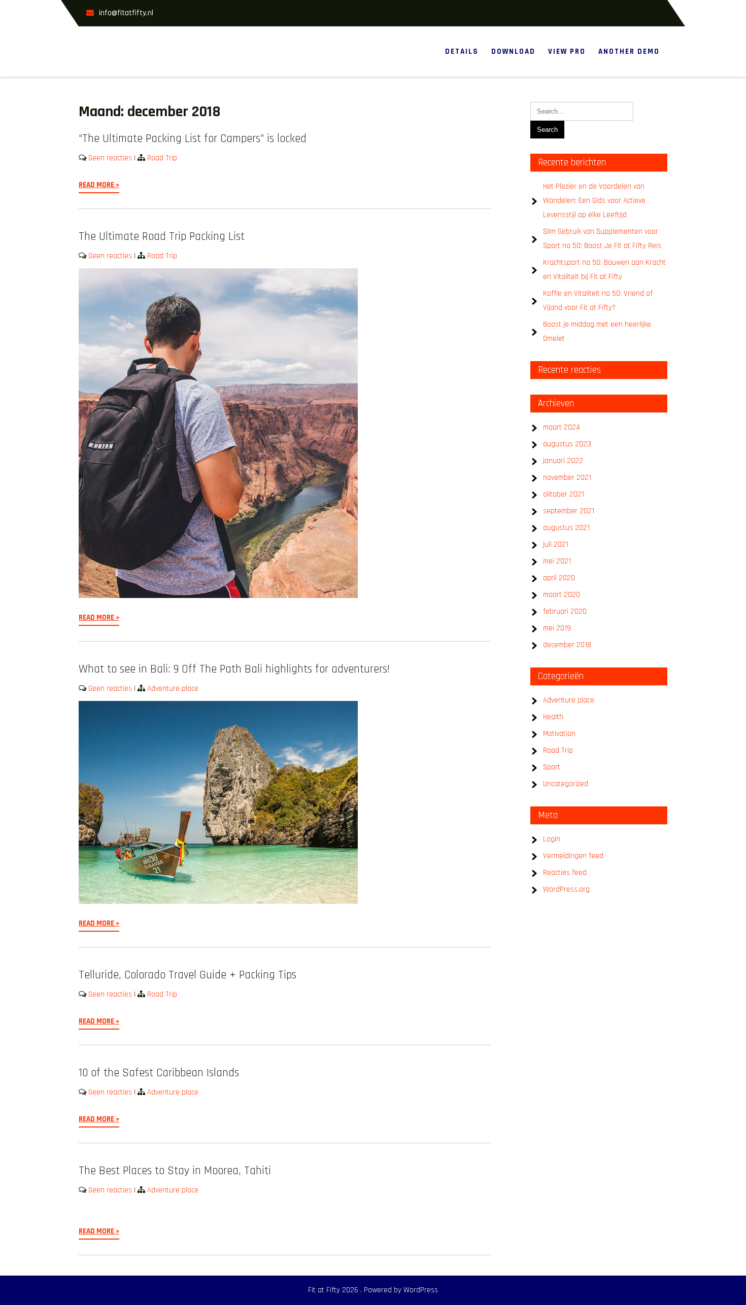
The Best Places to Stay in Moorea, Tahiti (175, 1170)
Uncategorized (565, 784)
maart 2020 (561, 594)
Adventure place (172, 688)
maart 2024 (561, 427)
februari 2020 (565, 611)
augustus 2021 (566, 528)
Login (551, 839)
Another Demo (629, 51)
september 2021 (568, 511)
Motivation (559, 733)
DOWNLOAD (513, 51)
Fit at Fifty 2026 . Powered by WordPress (373, 1290)
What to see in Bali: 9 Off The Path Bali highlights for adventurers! (234, 669)
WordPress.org (566, 889)
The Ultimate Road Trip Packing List (162, 236)
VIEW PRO (567, 51)
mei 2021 (557, 561)
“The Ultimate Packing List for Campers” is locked (193, 138)
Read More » (99, 185)
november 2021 (567, 477)
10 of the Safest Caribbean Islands (159, 1073)
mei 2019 (557, 628)
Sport (551, 767)
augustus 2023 (567, 444)
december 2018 (567, 645)
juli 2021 (555, 544)
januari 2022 (563, 461)
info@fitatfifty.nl (126, 13)
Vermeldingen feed (573, 856)
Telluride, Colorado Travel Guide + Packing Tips (187, 975)
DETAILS (462, 51)
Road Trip (162, 158)
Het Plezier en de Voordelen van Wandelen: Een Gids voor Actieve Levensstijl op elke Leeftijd (594, 201)
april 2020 (559, 578)
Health (553, 717)
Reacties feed (565, 872)
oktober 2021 (563, 494)
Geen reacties (110, 158)
